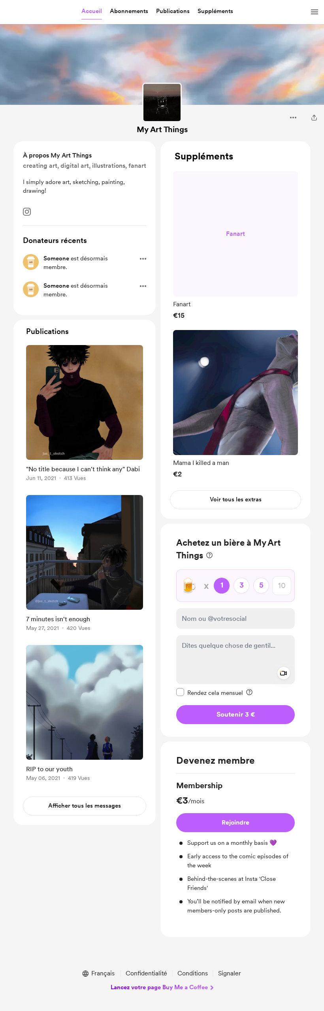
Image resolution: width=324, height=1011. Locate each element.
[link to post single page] (84, 414)
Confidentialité (146, 973)
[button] (92, 11)
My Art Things (162, 129)
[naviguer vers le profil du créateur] (162, 102)
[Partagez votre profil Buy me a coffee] (314, 117)
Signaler (229, 973)
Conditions (192, 973)
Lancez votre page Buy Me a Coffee (159, 987)
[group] (235, 245)
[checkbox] (209, 692)
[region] (235, 330)
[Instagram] (27, 212)
